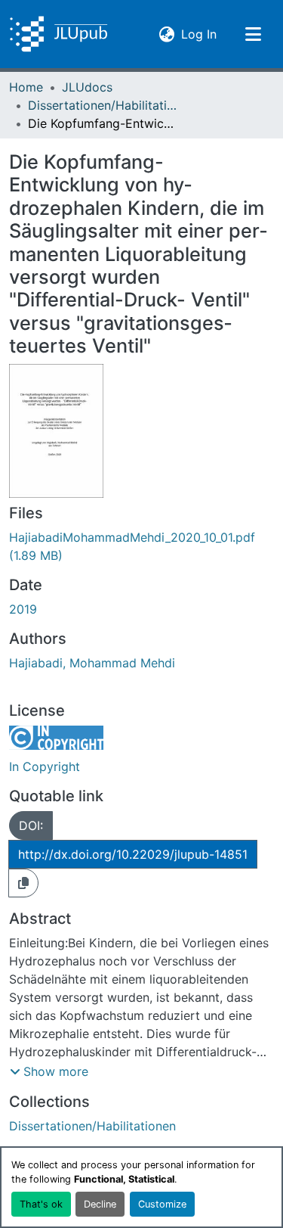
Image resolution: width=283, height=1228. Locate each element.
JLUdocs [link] (87, 87)
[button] (58, 34)
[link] (141, 546)
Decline (100, 1204)
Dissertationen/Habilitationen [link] (103, 105)
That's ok (41, 1204)
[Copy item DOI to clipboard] (23, 883)
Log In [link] (199, 34)
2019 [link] (23, 609)
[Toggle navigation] (253, 34)
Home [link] (26, 87)
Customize (162, 1204)
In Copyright (44, 766)
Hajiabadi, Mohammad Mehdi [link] (92, 662)
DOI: (31, 825)
